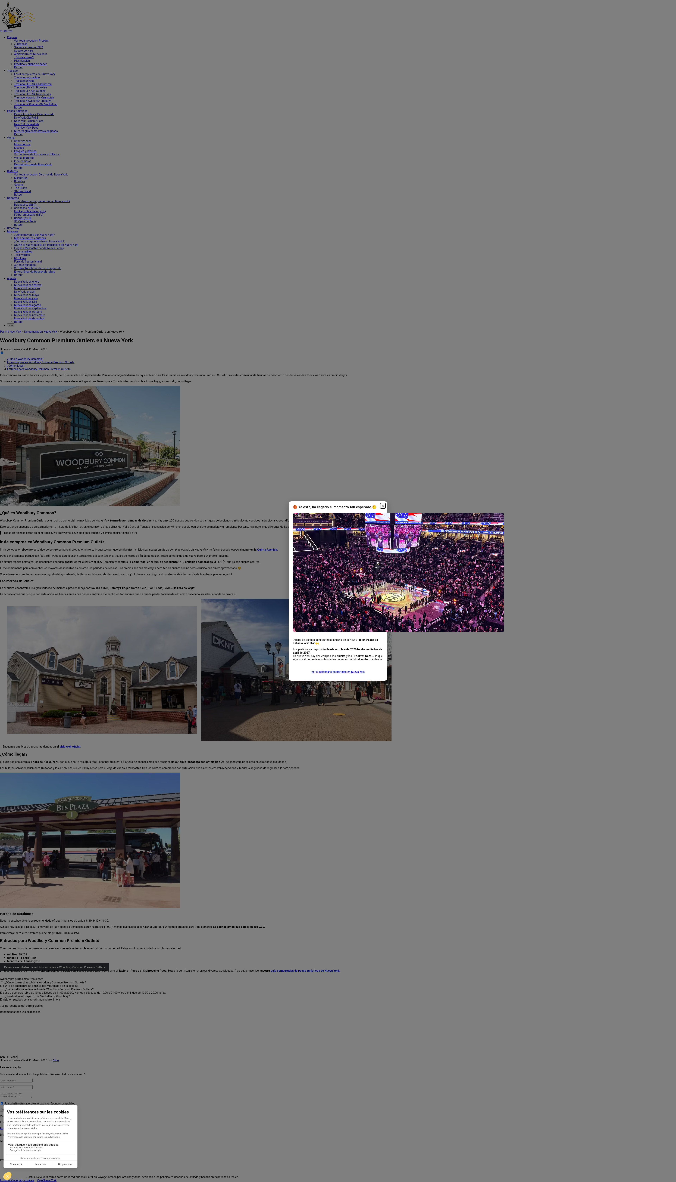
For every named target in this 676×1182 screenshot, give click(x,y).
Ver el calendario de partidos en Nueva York (338, 672)
